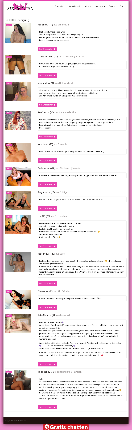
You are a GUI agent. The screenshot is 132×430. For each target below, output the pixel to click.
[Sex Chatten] (20, 6)
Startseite (59, 6)
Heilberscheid (66, 83)
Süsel (62, 253)
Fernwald (65, 315)
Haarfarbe (99, 6)
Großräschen (64, 291)
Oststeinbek (61, 216)
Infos (121, 6)
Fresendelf (63, 144)
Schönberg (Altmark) (73, 56)
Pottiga (63, 192)
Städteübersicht (74, 6)
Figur (111, 6)
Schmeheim (63, 24)
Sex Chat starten (46, 49)
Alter (87, 6)
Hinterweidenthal (67, 112)
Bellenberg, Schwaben (70, 372)
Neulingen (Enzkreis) (70, 168)
